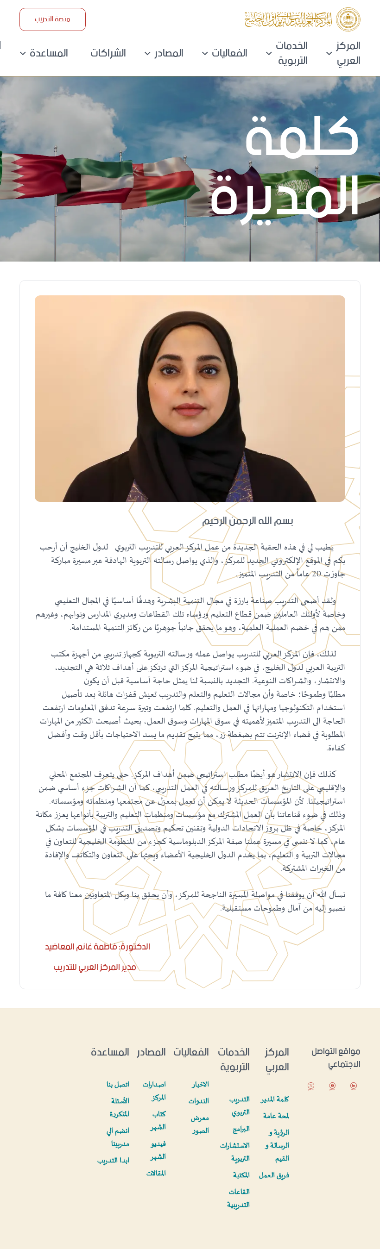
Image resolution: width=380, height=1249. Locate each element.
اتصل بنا (118, 1085)
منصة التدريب (52, 19)
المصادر (169, 53)
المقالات (156, 1174)
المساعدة (49, 53)
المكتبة (241, 1175)
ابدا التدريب (113, 1161)
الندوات (199, 1101)
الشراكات (108, 53)
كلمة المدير (274, 1099)
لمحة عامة (276, 1116)
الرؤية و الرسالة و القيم (277, 1146)
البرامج (241, 1129)
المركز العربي (348, 54)
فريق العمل (274, 1175)
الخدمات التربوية (292, 54)
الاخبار (200, 1085)
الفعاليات (229, 53)
